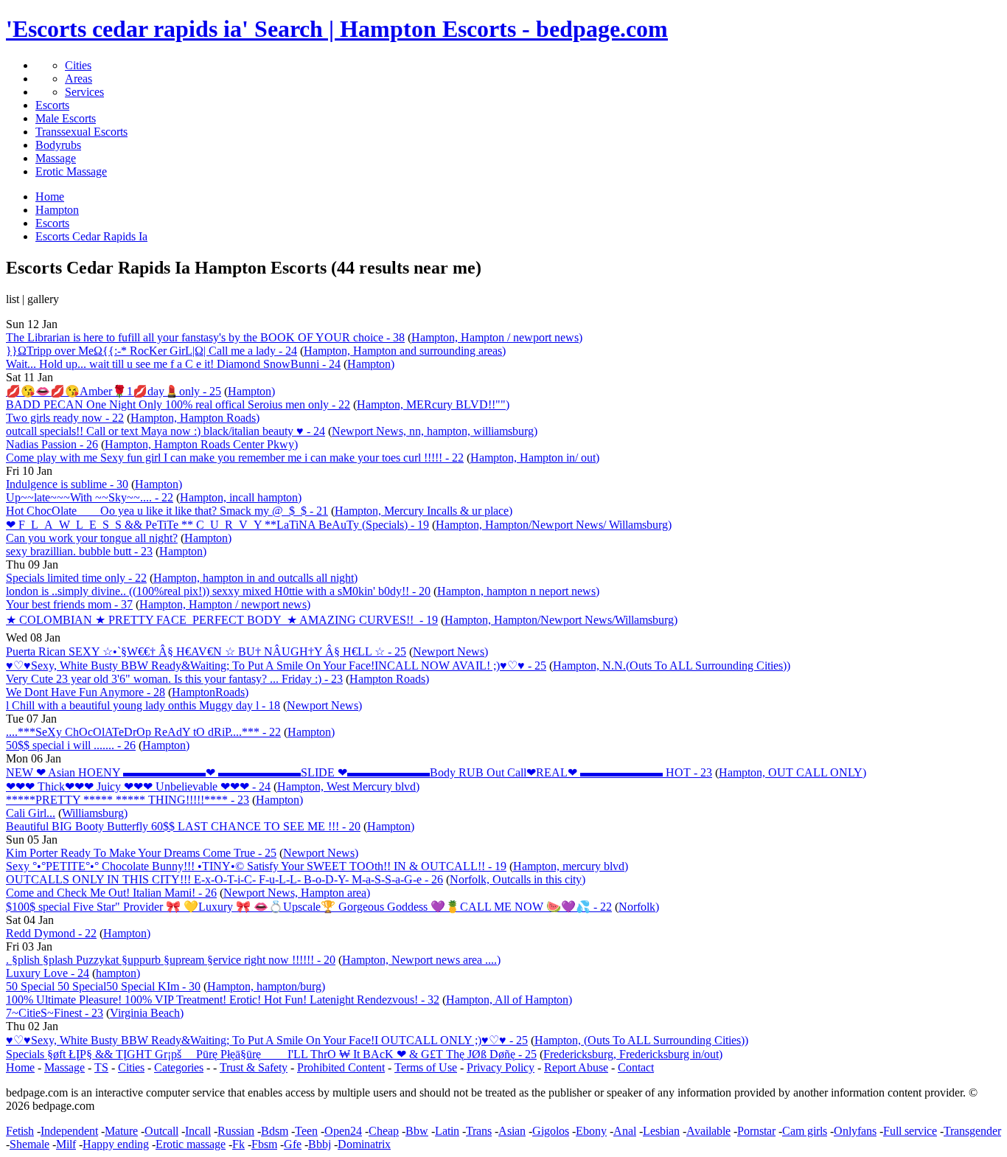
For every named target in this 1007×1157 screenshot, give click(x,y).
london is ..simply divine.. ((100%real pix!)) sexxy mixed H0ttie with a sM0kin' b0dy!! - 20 (218, 591)
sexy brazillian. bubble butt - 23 (79, 551)
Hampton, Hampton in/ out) (534, 457)
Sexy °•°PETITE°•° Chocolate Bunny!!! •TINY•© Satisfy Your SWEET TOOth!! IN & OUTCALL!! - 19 (256, 866)
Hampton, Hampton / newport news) (496, 337)
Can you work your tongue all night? (92, 538)
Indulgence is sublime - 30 (67, 484)
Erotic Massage (71, 171)
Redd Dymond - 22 (51, 933)
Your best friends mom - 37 (69, 604)
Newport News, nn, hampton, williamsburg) (434, 431)
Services (84, 92)
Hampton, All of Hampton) (509, 999)
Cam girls (804, 1131)
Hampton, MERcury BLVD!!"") (433, 404)
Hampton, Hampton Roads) (194, 417)
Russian (235, 1131)
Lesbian (661, 1131)
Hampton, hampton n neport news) (518, 591)
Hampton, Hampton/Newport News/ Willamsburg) (554, 524)
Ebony (591, 1131)
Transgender (972, 1131)
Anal (624, 1131)
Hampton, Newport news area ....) (421, 959)
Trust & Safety (254, 1067)
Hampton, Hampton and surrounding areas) (405, 350)
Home (20, 1067)
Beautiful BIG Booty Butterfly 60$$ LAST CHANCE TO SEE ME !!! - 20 (183, 826)
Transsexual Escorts (81, 131)
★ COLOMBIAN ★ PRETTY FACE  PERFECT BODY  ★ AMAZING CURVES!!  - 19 (222, 620)
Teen (306, 1131)
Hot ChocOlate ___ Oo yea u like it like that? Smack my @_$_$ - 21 (167, 510)
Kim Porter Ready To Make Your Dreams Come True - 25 (141, 853)
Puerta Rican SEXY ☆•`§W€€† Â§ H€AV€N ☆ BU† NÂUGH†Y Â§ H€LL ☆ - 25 (206, 651)
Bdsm (274, 1131)
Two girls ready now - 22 (65, 417)
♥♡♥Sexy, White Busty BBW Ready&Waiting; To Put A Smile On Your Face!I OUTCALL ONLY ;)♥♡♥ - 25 (267, 1040)
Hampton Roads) (389, 679)
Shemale (29, 1144)
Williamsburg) (95, 813)
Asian (512, 1131)
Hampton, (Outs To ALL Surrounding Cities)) (641, 1040)
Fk (238, 1144)
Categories (178, 1067)
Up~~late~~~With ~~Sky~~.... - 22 (89, 497)
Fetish (20, 1131)
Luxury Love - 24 (47, 973)
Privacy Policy (500, 1067)
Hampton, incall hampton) (241, 497)
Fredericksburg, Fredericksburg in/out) (632, 1054)
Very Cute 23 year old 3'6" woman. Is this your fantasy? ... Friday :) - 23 (174, 679)
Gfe (293, 1144)
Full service (910, 1131)
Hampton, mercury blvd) (570, 866)
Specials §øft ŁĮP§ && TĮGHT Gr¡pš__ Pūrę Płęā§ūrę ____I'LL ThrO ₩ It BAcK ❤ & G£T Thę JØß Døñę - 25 (271, 1054)
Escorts (52, 105)
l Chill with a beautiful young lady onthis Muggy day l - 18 (143, 705)
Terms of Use (425, 1067)
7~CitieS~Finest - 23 (54, 1013)
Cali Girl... (30, 813)
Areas (78, 78)
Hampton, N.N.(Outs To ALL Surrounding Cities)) (671, 665)
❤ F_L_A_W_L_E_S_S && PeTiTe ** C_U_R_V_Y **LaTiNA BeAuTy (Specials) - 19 (217, 524)
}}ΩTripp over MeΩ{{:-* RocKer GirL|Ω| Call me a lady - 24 (151, 350)
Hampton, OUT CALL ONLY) (792, 772)
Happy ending (116, 1144)
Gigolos (550, 1131)
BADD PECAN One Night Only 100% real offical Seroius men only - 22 (178, 404)
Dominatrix (364, 1144)
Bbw (416, 1131)
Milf (66, 1144)
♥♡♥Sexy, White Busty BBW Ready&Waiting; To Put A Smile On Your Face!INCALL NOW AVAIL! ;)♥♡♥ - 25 (276, 665)
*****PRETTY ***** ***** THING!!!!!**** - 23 (127, 799)
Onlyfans (855, 1131)
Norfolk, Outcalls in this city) (517, 879)
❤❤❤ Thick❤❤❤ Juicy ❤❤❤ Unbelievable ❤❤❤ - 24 (138, 786)
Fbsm (264, 1144)
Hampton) (370, 364)
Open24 (343, 1131)
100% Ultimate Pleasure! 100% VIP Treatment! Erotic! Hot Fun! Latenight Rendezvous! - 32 (222, 999)
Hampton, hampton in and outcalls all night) (255, 577)
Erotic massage (191, 1144)
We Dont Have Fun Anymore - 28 (85, 692)
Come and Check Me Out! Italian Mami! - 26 (111, 892)
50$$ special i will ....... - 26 (71, 745)
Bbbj (319, 1144)
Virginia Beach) (147, 1013)
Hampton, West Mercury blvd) (348, 786)
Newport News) (450, 651)
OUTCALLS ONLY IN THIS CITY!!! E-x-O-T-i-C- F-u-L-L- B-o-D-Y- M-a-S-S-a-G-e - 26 (224, 879)
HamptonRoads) (210, 692)
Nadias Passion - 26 (52, 444)
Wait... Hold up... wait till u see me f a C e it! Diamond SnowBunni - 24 (173, 364)
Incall (198, 1131)
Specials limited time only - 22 (76, 577)
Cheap (384, 1131)
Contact (636, 1067)
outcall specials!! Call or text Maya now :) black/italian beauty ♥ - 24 (165, 431)
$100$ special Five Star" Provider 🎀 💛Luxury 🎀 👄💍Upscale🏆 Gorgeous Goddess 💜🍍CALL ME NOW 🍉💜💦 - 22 (309, 906)
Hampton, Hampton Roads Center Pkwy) (201, 444)
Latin (447, 1131)
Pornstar (756, 1131)
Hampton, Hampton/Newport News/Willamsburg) (561, 620)
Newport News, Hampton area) (296, 892)
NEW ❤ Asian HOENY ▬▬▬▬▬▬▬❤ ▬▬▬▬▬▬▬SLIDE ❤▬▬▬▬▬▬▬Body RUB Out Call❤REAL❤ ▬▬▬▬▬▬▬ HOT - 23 (359, 772)
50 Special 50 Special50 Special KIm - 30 (103, 986)
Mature (121, 1131)
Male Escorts (65, 118)
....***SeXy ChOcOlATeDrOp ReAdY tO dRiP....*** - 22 (143, 732)
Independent (69, 1131)
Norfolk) (639, 906)
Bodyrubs (58, 145)
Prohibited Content (341, 1067)
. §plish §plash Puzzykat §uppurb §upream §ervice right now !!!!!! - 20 (170, 959)
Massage (55, 158)
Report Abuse (576, 1067)
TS (101, 1067)
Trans (479, 1131)
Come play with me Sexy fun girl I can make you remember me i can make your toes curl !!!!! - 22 (235, 457)
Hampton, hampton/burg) (266, 986)
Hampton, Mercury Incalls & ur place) (423, 510)
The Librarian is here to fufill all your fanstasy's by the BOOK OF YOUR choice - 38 (205, 337)
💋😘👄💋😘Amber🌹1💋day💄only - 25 (113, 391)
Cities (78, 65)
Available (708, 1131)
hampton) (118, 973)
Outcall (161, 1131)
